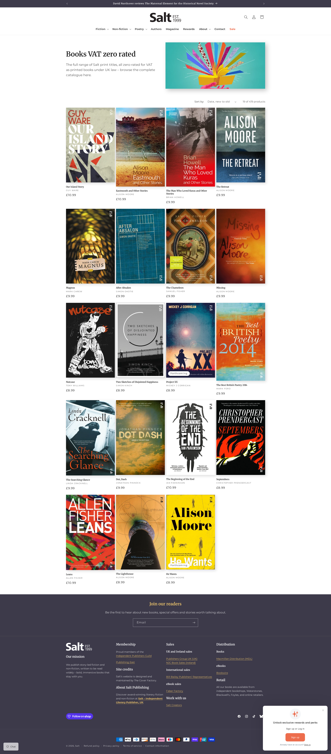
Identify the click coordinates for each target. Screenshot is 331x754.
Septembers (222, 479)
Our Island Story (75, 187)
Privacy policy (111, 746)
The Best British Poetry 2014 (231, 385)
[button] (102, 29)
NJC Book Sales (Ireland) (181, 662)
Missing (220, 287)
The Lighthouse (124, 574)
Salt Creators (174, 705)
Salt (77, 746)
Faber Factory (174, 691)
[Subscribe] (194, 622)
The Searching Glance (78, 480)
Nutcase (70, 382)
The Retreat (222, 187)
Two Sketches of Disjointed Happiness (137, 382)
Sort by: (199, 101)
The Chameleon (175, 287)
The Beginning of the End (180, 479)
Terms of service (132, 746)
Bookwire (222, 672)
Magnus (70, 287)
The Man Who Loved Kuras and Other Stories (186, 192)
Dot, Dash (121, 479)
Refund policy (92, 746)
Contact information (157, 746)
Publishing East (125, 662)
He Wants (171, 574)
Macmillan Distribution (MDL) (234, 658)
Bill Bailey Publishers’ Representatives (189, 676)
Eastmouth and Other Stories (132, 190)
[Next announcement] (264, 3)
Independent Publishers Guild (134, 655)
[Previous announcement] (67, 3)
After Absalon (123, 287)
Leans (69, 574)
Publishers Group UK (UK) (181, 658)
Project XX (172, 382)
